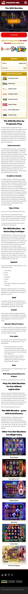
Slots (24, 68)
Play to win (14, 35)
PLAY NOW (14, 21)
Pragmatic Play (22, 63)
